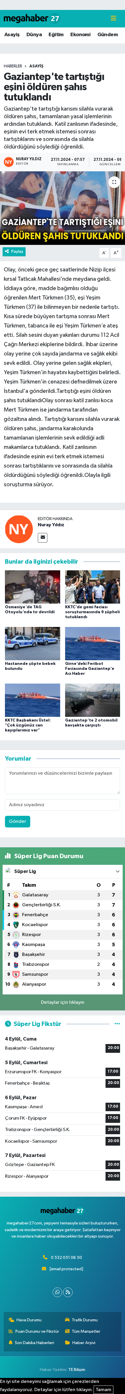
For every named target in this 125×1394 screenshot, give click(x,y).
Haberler (13, 66)
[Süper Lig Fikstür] (117, 1024)
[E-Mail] (42, 538)
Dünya (34, 34)
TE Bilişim (76, 1369)
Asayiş (11, 34)
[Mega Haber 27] (32, 18)
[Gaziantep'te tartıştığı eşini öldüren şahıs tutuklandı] (62, 208)
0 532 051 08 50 (66, 1257)
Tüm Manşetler (86, 1331)
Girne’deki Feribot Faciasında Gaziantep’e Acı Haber (89, 669)
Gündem (107, 34)
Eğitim (56, 34)
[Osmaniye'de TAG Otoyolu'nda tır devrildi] (32, 586)
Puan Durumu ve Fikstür (37, 1331)
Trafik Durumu (85, 1320)
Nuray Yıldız (51, 524)
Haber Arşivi (83, 1343)
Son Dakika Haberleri (34, 1343)
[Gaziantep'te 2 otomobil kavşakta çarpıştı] (92, 700)
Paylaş (17, 251)
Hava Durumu (29, 1320)
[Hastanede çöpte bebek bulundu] (32, 643)
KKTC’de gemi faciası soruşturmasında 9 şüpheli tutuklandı (92, 612)
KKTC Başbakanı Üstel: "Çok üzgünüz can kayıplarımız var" (28, 725)
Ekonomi (80, 34)
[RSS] (68, 1292)
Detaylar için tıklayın (62, 1002)
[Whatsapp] (57, 1292)
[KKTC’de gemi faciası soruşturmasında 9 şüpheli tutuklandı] (92, 586)
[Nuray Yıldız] (19, 529)
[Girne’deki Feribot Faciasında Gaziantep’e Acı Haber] (92, 643)
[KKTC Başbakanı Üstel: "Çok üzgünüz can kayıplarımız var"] (32, 700)
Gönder (17, 821)
